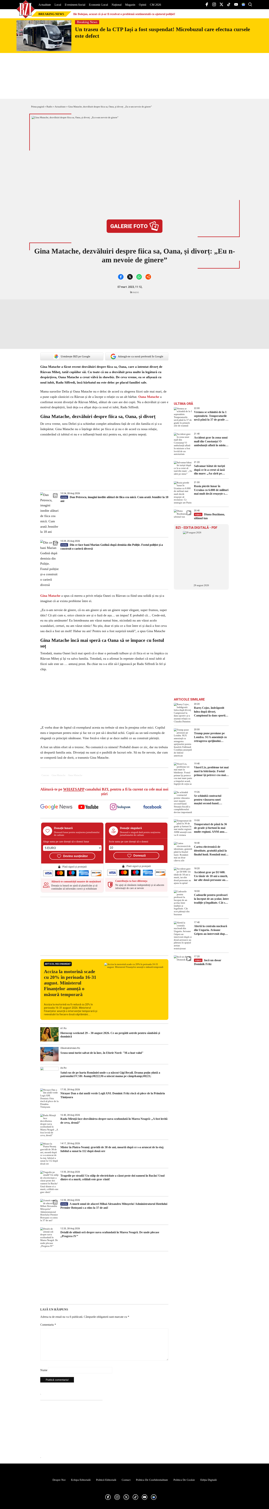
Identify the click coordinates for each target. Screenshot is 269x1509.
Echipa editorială (81, 1479)
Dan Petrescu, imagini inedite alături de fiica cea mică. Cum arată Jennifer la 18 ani (114, 499)
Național (117, 4)
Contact (126, 1479)
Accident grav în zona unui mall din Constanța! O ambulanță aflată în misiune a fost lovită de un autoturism (211, 441)
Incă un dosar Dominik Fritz (207, 962)
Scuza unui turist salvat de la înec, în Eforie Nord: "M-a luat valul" (101, 1052)
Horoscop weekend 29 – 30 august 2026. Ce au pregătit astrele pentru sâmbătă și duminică (110, 1034)
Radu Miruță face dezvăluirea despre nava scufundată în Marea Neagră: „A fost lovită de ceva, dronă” (113, 1120)
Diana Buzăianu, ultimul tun (209, 516)
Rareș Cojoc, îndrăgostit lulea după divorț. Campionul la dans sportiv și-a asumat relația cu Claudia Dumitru (210, 711)
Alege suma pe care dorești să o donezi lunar (66, 841)
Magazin (130, 4)
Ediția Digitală (208, 1479)
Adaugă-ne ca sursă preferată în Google (140, 356)
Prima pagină (37, 106)
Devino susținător (75, 856)
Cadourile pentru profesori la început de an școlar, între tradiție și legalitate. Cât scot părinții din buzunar (211, 899)
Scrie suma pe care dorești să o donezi (128, 841)
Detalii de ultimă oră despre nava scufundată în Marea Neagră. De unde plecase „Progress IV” (109, 1234)
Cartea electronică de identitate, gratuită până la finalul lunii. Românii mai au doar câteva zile (210, 850)
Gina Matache (50, 595)
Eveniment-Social (75, 4)
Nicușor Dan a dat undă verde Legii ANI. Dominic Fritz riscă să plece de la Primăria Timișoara (112, 1095)
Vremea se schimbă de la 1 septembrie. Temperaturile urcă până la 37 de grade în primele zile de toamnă (211, 416)
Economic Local (98, 4)
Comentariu (48, 1324)
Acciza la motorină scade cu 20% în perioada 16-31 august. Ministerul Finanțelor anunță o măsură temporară (70, 983)
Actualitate (44, 4)
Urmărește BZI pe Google (75, 356)
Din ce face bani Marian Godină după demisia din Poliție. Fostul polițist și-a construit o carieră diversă (111, 546)
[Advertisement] (104, 926)
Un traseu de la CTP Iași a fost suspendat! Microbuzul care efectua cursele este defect (162, 32)
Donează (139, 855)
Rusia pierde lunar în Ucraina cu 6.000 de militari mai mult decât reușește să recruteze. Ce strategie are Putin (211, 490)
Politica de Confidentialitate (152, 1479)
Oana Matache (148, 397)
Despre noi (59, 1479)
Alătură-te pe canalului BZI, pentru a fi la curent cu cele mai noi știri (104, 791)
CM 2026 (155, 4)
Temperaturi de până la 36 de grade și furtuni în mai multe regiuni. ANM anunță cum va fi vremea (211, 828)
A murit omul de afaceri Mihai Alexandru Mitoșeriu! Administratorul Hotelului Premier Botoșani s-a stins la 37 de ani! (113, 1205)
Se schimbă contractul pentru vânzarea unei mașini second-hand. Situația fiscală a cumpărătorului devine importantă (208, 799)
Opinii (142, 4)
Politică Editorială (106, 1479)
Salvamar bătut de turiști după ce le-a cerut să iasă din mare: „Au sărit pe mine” (209, 470)
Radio (49, 106)
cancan (45, 775)
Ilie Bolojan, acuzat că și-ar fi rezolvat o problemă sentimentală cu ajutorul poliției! (124, 14)
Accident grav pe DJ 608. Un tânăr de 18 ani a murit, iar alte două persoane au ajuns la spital (211, 876)
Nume (43, 1370)
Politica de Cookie (184, 1479)
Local (58, 4)
